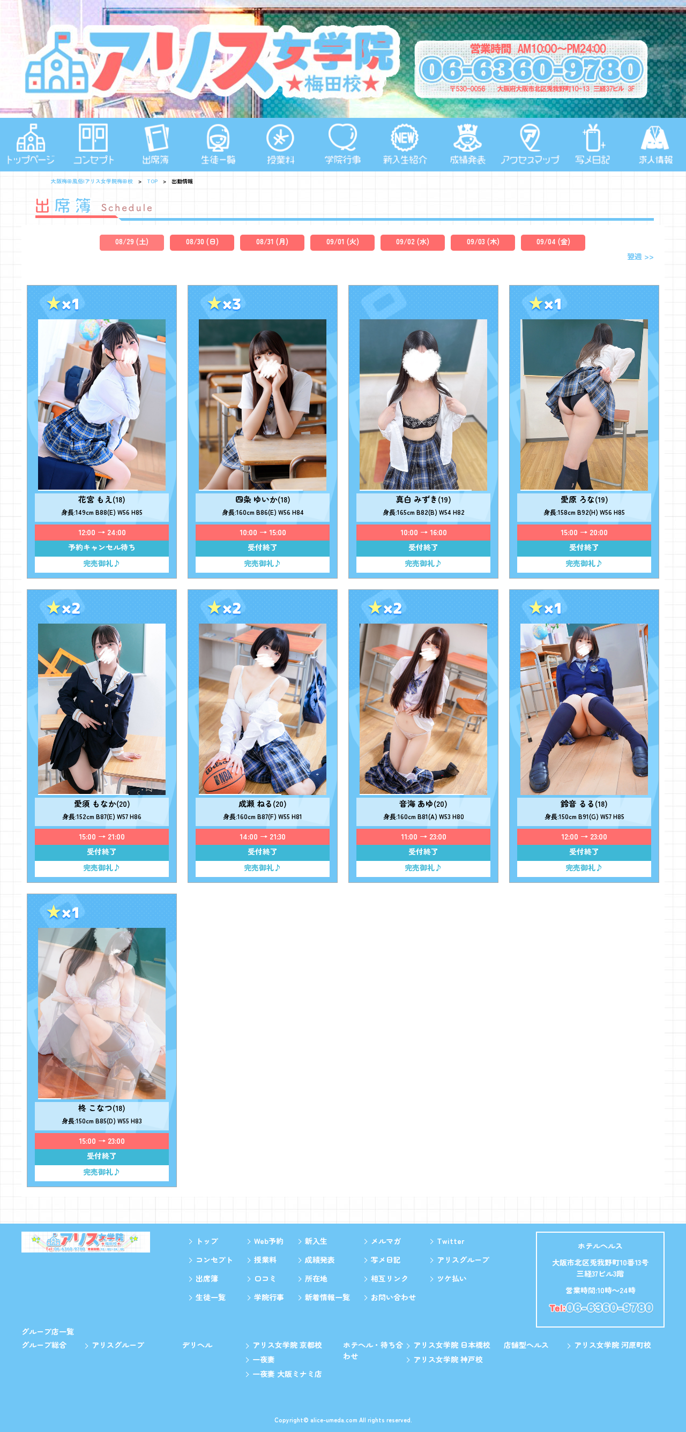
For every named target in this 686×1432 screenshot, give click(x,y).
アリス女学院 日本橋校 (451, 1344)
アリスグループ (463, 1259)
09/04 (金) (553, 241)
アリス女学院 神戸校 (448, 1359)
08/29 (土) (131, 241)
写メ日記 (386, 1259)
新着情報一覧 (327, 1297)
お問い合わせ (393, 1297)
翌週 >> (640, 256)
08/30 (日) (202, 241)
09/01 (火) (342, 241)
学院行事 (269, 1297)
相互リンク (389, 1278)
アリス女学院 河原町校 (612, 1344)
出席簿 (207, 1278)
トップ (207, 1240)
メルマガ (386, 1240)
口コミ (265, 1278)
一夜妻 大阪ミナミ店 (287, 1373)
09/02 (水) (412, 241)
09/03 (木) (483, 241)
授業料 (265, 1259)
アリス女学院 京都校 (287, 1344)
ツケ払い (452, 1278)
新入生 (316, 1240)
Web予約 (269, 1240)
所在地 (316, 1278)
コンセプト (214, 1259)
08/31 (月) (272, 241)
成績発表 (320, 1259)
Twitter (450, 1240)
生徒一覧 (211, 1297)
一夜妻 (263, 1359)
